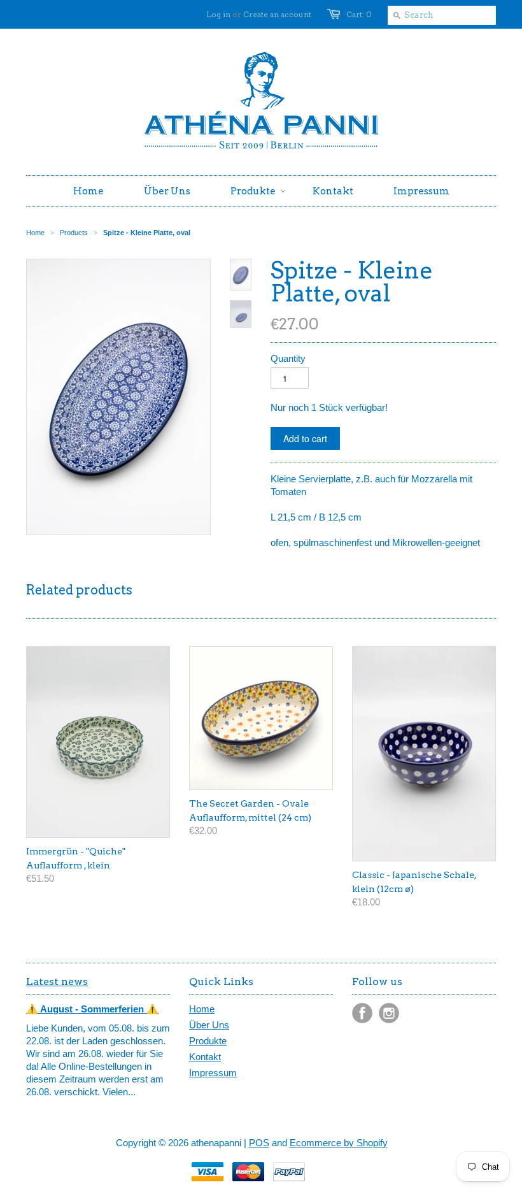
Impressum (213, 1072)
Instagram (389, 1013)
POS (259, 1142)
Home (202, 1008)
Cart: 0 (359, 14)
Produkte (208, 1040)
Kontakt (205, 1056)
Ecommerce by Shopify (339, 1142)
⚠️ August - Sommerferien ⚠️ (92, 1008)
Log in (218, 14)
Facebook (362, 1013)
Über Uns (209, 1024)
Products (74, 232)
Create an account (277, 14)
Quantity (288, 358)
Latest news (57, 981)
